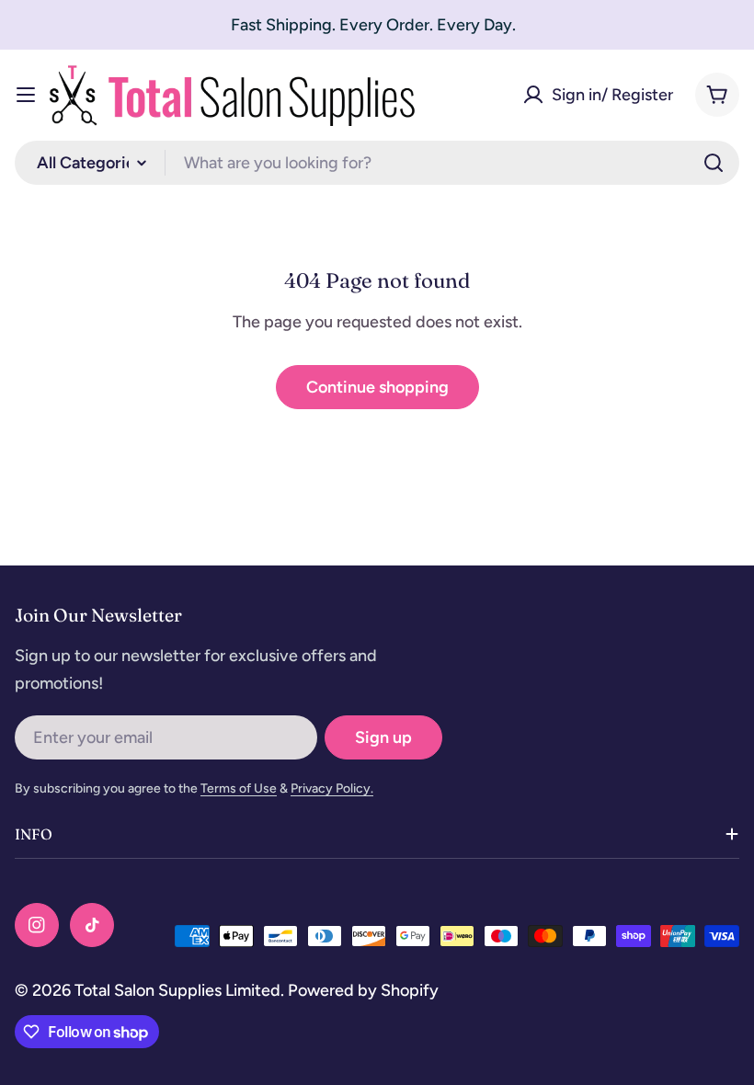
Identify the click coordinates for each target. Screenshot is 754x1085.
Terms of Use (238, 788)
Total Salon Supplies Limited (177, 990)
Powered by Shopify (363, 990)
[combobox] (377, 163)
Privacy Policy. (332, 788)
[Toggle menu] (26, 95)
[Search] (714, 163)
